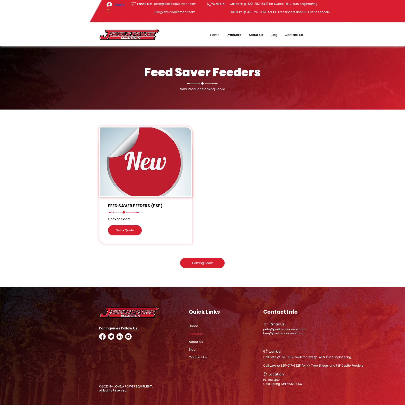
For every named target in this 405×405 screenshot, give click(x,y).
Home (193, 326)
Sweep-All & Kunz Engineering (295, 4)
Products (196, 334)
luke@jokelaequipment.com (174, 12)
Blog (192, 349)
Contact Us (198, 357)
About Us (196, 341)
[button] (109, 10)
